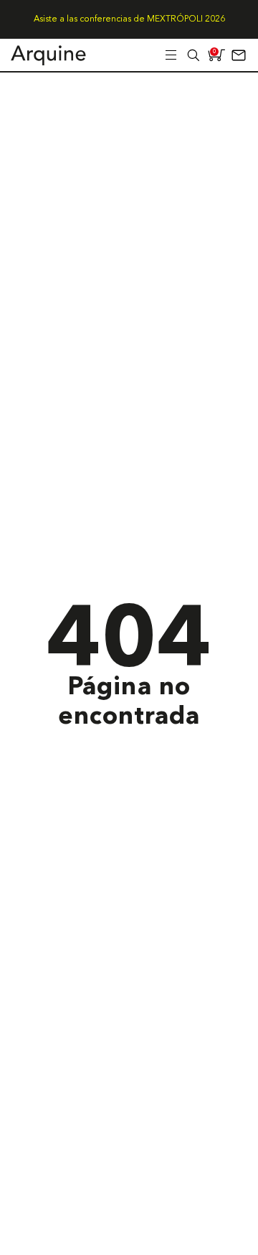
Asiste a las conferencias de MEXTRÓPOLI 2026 (129, 19)
